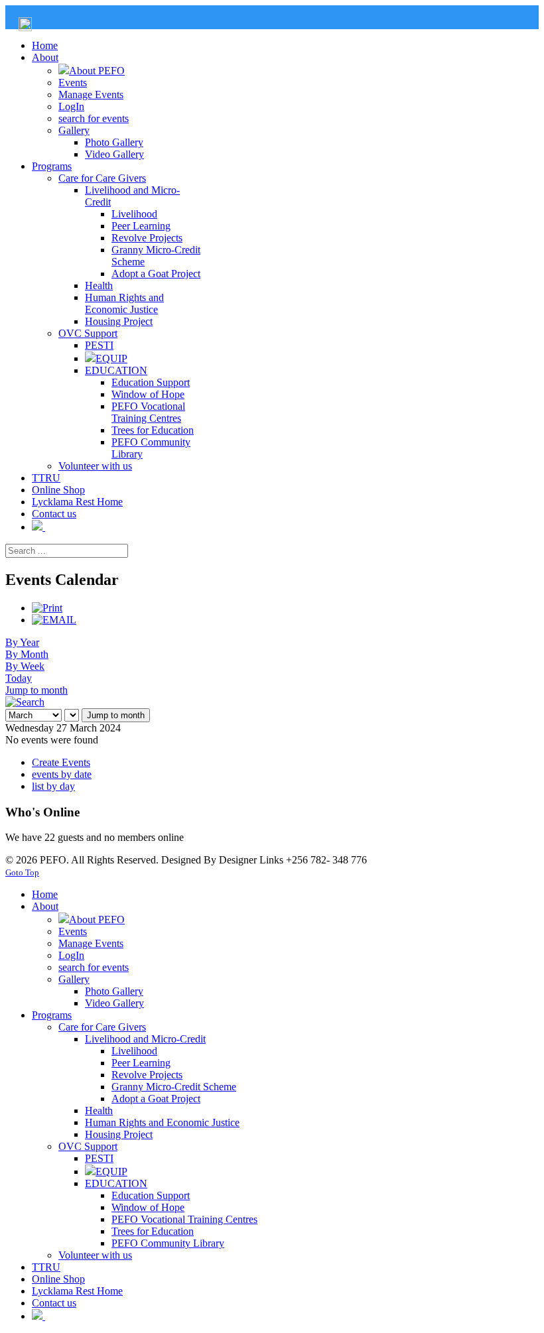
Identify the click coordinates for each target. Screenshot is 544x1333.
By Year (22, 642)
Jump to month (36, 690)
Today (18, 678)
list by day (53, 786)
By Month (26, 654)
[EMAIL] (54, 619)
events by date (62, 774)
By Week (24, 666)
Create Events (61, 762)
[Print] (47, 607)
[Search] (24, 702)
